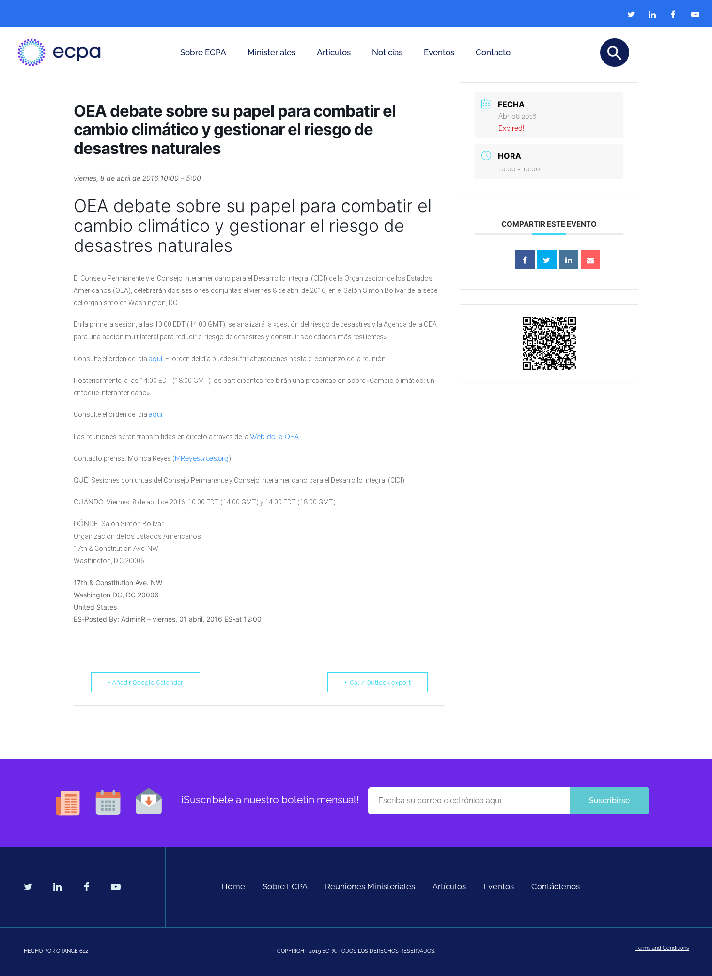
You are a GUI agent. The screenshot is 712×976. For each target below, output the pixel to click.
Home (233, 886)
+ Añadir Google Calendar (145, 682)
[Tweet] (547, 259)
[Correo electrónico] (590, 259)
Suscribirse (609, 800)
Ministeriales (271, 52)
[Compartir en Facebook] (525, 259)
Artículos (334, 52)
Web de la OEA (274, 437)
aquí (155, 359)
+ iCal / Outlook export (377, 682)
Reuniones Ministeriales (370, 886)
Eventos (439, 52)
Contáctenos (555, 886)
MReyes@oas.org (202, 458)
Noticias (387, 52)
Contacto (493, 52)
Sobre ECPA (203, 52)
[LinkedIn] (568, 259)
